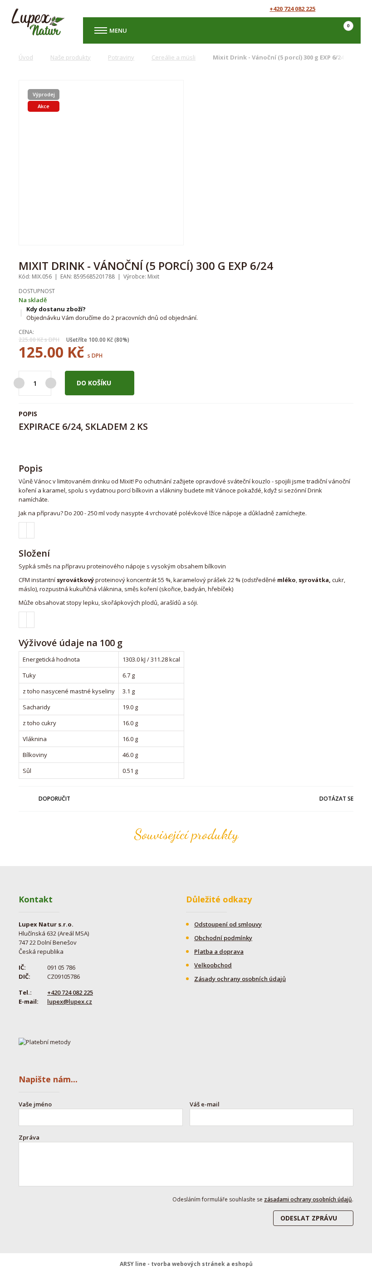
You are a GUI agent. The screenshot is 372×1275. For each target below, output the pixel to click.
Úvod (26, 57)
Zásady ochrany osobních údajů (240, 979)
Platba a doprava (219, 951)
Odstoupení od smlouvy (228, 924)
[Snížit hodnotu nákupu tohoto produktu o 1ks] (19, 383)
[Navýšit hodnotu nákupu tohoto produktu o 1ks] (50, 383)
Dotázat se (336, 798)
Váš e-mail (205, 1104)
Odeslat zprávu (308, 1218)
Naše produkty (70, 57)
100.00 (97, 340)
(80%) (121, 340)
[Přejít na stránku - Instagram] (353, 8)
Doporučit (54, 798)
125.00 (41, 352)
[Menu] (101, 30)
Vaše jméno (35, 1104)
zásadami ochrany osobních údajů (308, 1199)
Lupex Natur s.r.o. (38, 21)
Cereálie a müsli (174, 57)
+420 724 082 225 (292, 9)
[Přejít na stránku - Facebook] (337, 8)
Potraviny (121, 57)
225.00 (27, 340)
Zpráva (29, 1137)
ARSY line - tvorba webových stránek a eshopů (186, 1264)
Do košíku (94, 383)
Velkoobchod (213, 965)
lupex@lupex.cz (69, 1001)
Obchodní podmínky (223, 938)
